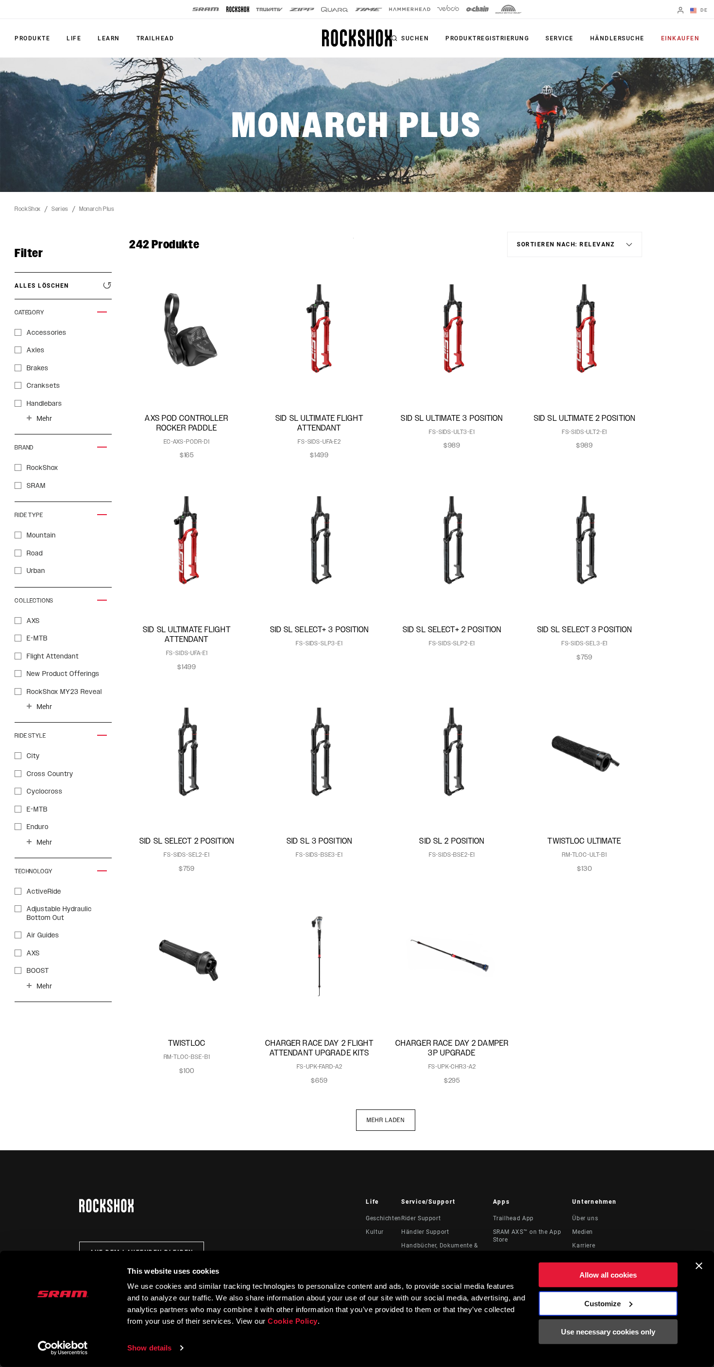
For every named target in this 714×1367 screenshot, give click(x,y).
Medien (582, 1232)
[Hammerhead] (409, 9)
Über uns (585, 1218)
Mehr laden (386, 1120)
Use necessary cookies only (608, 1332)
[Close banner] (699, 1266)
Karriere (583, 1245)
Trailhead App (513, 1218)
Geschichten (383, 1218)
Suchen (415, 38)
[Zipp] (301, 9)
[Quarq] (334, 9)
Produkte (32, 38)
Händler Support (425, 1232)
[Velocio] (448, 9)
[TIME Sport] (368, 9)
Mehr (44, 418)
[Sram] (206, 9)
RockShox (28, 209)
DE (703, 10)
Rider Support (421, 1218)
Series (59, 209)
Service (559, 38)
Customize (602, 1303)
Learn (109, 38)
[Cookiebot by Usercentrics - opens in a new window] (62, 1348)
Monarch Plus (97, 209)
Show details (149, 1348)
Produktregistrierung (487, 38)
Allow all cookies (608, 1275)
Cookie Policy (293, 1321)
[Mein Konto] (680, 11)
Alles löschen (42, 285)
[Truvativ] (269, 9)
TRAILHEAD (155, 38)
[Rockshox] (237, 9)
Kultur (375, 1232)
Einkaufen (680, 38)
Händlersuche (617, 38)
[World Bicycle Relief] (508, 9)
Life (74, 38)
